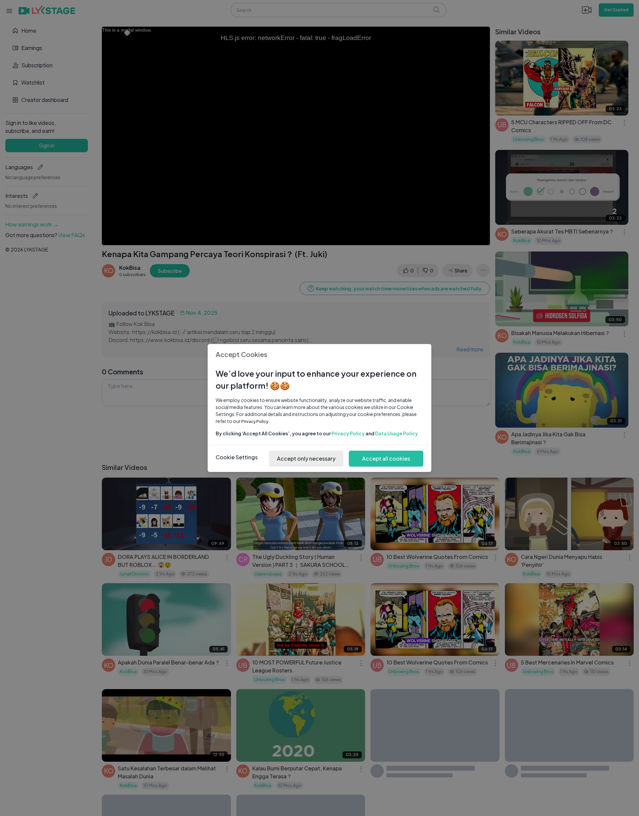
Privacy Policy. (255, 421)
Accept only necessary (306, 458)
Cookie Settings (237, 457)
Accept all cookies (386, 458)
